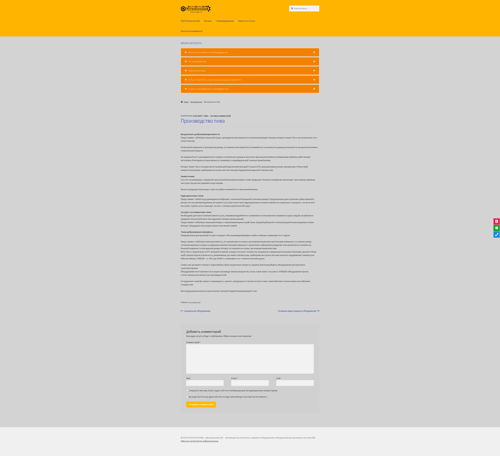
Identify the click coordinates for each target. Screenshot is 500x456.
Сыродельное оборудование (197, 311)
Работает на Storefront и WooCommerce (199, 441)
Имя (188, 378)
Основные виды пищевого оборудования (297, 311)
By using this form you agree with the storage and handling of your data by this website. (228, 396)
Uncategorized (196, 102)
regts (206, 116)
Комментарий (193, 342)
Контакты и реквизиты (191, 31)
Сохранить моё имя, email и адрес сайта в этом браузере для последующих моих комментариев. (233, 390)
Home (186, 102)
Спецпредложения (225, 21)
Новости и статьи (246, 21)
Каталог (208, 21)
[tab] (250, 52)
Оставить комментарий (221, 116)
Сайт (278, 378)
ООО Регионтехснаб (190, 21)
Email (234, 378)
